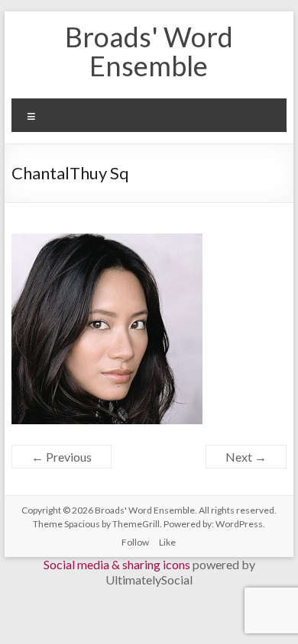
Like (167, 542)
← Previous (61, 456)
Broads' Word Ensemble (149, 51)
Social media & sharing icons (118, 564)
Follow (135, 542)
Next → (246, 456)
